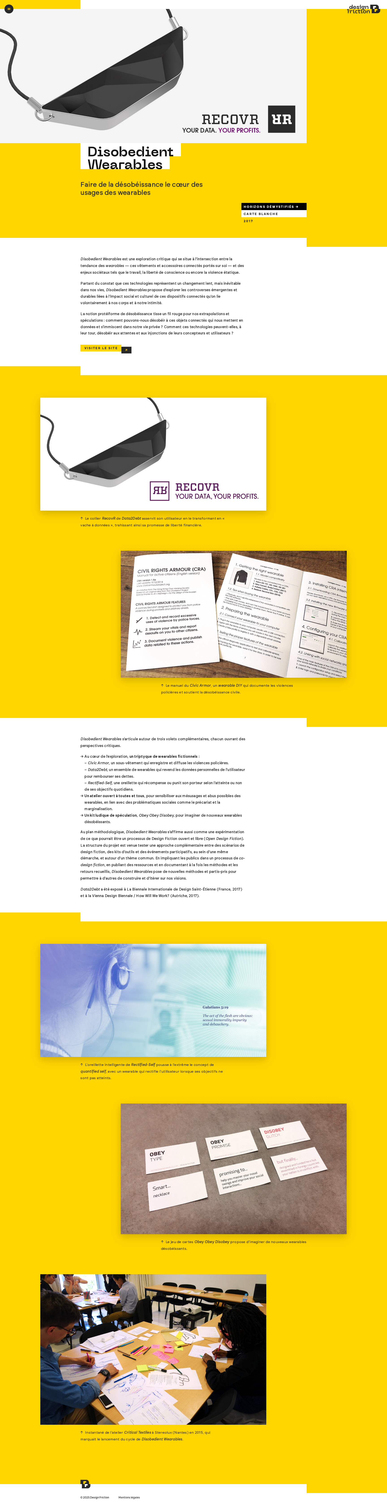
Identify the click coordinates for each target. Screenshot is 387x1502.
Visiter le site (101, 348)
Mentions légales (129, 1498)
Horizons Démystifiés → (271, 207)
